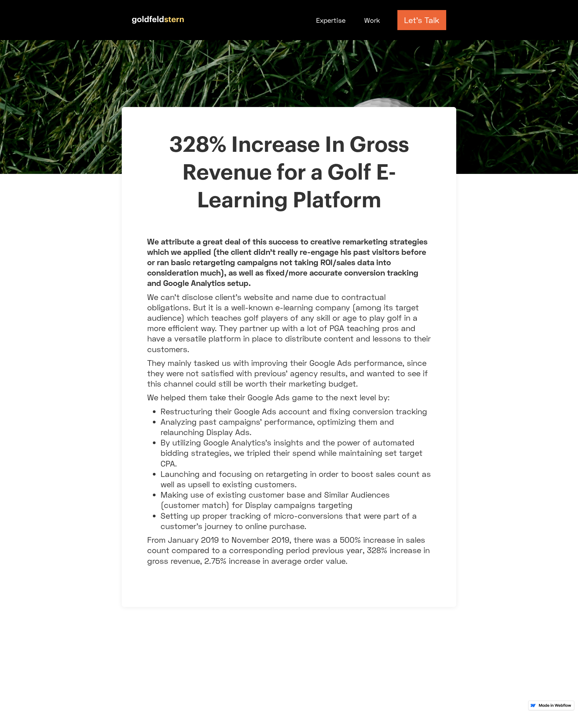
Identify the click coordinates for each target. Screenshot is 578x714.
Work (372, 20)
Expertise (331, 20)
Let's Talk (421, 20)
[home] (158, 17)
